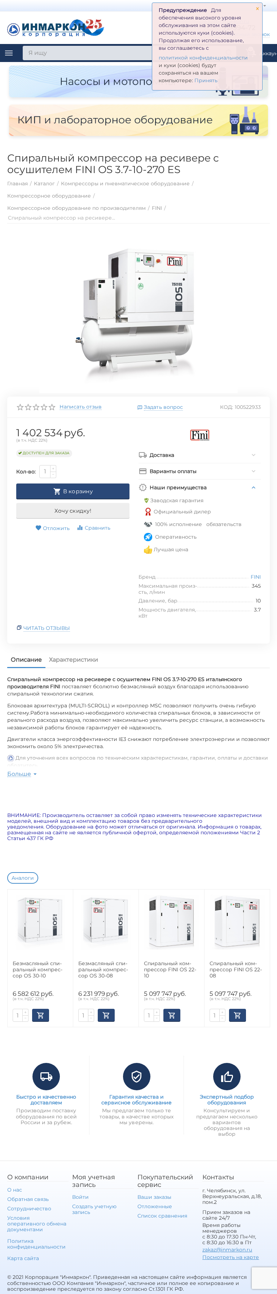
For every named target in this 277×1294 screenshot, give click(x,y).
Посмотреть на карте (230, 1257)
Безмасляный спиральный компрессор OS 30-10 (37, 969)
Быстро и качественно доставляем (46, 1100)
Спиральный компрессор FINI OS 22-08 (236, 969)
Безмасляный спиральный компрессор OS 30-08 (103, 969)
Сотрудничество (29, 1208)
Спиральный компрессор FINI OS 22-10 (170, 969)
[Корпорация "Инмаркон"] (56, 27)
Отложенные (154, 1206)
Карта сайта (23, 1258)
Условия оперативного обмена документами (36, 1224)
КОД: (226, 407)
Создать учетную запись (94, 1209)
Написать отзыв (81, 407)
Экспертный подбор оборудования (227, 1100)
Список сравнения (162, 1216)
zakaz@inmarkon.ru (227, 1249)
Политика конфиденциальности (36, 1244)
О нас (14, 1190)
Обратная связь (28, 1199)
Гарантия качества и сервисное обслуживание (136, 1100)
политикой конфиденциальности (203, 57)
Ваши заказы (154, 1197)
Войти (80, 1197)
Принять (205, 80)
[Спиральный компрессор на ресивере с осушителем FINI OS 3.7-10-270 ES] (138, 312)
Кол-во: (26, 471)
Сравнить (97, 528)
